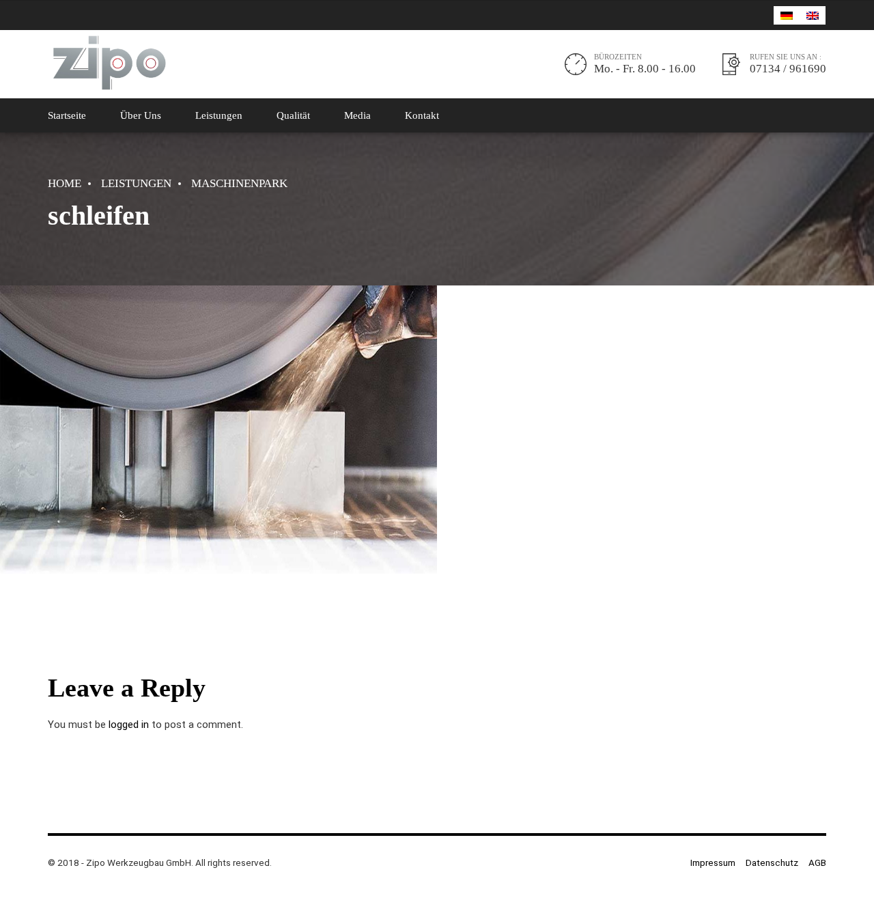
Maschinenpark (239, 183)
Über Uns (140, 115)
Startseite (67, 115)
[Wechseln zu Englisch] (813, 15)
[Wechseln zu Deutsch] (787, 15)
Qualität (293, 115)
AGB (817, 862)
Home (64, 183)
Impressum (712, 862)
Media (357, 115)
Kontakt (422, 115)
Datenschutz (772, 862)
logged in (129, 724)
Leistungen (218, 115)
